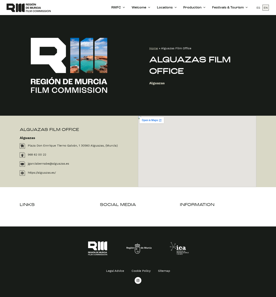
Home (153, 48)
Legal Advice (115, 271)
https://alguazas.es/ (42, 172)
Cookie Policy (141, 271)
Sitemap (164, 271)
